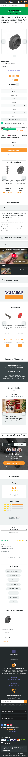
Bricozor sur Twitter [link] (5, 725)
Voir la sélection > (14, 13)
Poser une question (14, 371)
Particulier (8, 444)
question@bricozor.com (14, 463)
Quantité (14, 142)
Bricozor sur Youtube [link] (8, 725)
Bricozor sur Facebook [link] (2, 725)
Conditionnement (14, 95)
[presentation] (4, 177)
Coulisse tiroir (13, 580)
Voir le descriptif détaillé (14, 70)
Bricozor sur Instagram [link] (11, 725)
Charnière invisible (13, 575)
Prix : (10, 79)
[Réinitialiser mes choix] (17, 84)
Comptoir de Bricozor (11, 748)
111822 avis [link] (13, 731)
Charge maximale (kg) (14, 88)
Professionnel (20, 444)
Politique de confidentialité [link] (9, 755)
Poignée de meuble (13, 588)
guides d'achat (6, 750)
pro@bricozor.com (14, 685)
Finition (14, 109)
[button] (10, 196)
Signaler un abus (5, 551)
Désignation (14, 102)
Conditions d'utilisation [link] (21, 755)
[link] (21, 2)
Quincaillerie (13, 597)
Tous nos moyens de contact (13, 466)
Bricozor (9, 2)
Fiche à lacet (13, 593)
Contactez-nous (7, 668)
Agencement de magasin (13, 571)
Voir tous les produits (13, 297)
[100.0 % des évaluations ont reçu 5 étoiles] (7, 504)
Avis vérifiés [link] (17, 517)
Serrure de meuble (13, 584)
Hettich (13, 601)
